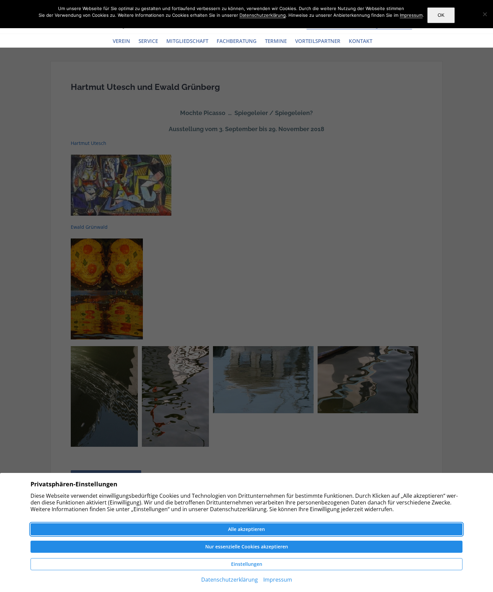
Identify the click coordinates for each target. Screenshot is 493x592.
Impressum (411, 15)
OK (441, 15)
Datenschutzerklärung (262, 15)
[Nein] (484, 14)
